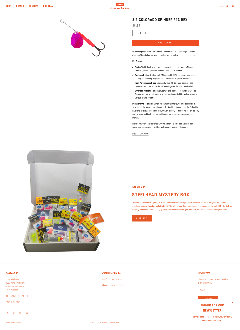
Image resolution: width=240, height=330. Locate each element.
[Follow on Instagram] (20, 313)
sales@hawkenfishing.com (17, 296)
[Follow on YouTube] (27, 313)
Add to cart (165, 43)
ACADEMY (33, 6)
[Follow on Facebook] (7, 313)
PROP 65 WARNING (140, 133)
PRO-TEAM (48, 6)
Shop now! (142, 218)
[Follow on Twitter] (13, 313)
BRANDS (20, 6)
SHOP (8, 6)
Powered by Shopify (115, 322)
